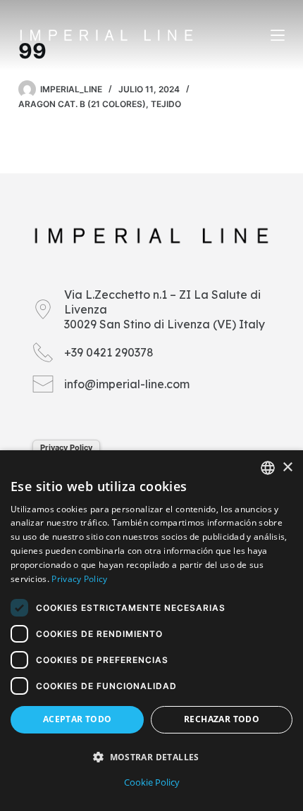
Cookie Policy (152, 782)
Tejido (166, 104)
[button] (151, 757)
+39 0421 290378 (109, 352)
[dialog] (151, 630)
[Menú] (278, 35)
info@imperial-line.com (127, 384)
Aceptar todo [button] (77, 719)
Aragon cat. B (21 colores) (82, 104)
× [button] (287, 467)
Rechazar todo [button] (221, 719)
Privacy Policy (66, 447)
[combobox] (268, 468)
